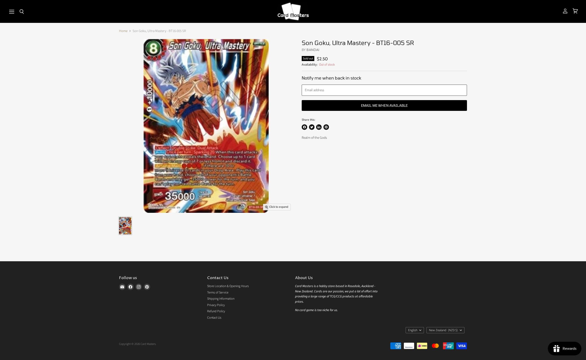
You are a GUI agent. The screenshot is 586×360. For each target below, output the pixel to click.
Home (123, 31)
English (412, 330)
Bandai (313, 50)
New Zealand (443, 330)
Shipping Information (220, 298)
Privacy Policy (216, 305)
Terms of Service (217, 292)
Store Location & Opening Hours (228, 286)
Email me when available (384, 105)
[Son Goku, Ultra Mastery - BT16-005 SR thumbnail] (125, 226)
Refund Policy (216, 311)
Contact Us (214, 317)
